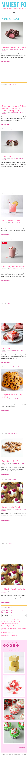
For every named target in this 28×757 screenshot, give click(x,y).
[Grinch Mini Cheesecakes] (14, 742)
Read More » (5, 61)
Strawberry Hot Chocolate (12, 266)
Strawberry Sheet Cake (11, 348)
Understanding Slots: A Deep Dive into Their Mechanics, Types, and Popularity (13, 108)
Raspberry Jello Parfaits (11, 507)
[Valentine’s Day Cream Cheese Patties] (14, 696)
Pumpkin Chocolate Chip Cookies (11, 395)
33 (3, 612)
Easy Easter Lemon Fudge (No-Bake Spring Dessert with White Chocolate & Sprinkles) (14, 622)
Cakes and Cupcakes (13, 367)
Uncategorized (11, 128)
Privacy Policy (22, 747)
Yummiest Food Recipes (14, 4)
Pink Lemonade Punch (10, 220)
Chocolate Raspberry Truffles (13, 47)
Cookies (15, 433)
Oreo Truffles (7, 156)
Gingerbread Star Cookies (12, 461)
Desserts (15, 84)
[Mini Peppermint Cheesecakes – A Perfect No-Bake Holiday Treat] (14, 719)
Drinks (13, 239)
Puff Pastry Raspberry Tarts (13, 589)
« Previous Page (7, 610)
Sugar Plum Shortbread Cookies (9, 635)
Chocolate (10, 84)
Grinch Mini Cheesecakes (7, 632)
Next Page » (9, 612)
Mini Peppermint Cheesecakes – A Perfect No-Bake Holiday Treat (14, 629)
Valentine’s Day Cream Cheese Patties (10, 626)
